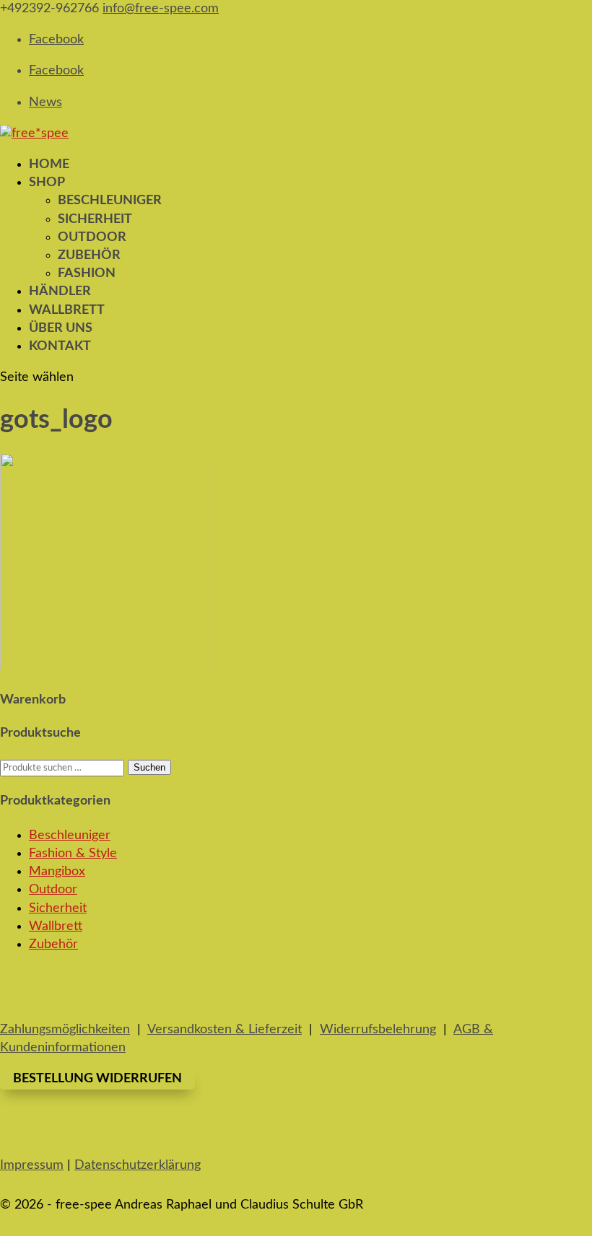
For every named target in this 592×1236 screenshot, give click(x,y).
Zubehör (89, 255)
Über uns (60, 328)
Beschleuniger (110, 200)
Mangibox (57, 871)
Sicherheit (95, 219)
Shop (47, 182)
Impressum (32, 1165)
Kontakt (60, 346)
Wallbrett (55, 926)
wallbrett (67, 310)
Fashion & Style (73, 853)
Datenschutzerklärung (137, 1165)
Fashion (87, 273)
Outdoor (92, 237)
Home (49, 164)
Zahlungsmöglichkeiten (65, 1029)
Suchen (149, 767)
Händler (60, 291)
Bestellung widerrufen (97, 1079)
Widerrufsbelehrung (378, 1029)
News (45, 102)
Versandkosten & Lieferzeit (224, 1029)
